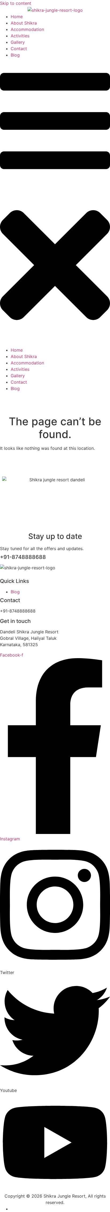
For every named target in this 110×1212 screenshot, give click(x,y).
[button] (55, 202)
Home (17, 16)
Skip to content (15, 3)
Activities (20, 35)
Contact (19, 48)
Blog (15, 55)
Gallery (18, 42)
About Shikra (24, 23)
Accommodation (27, 29)
